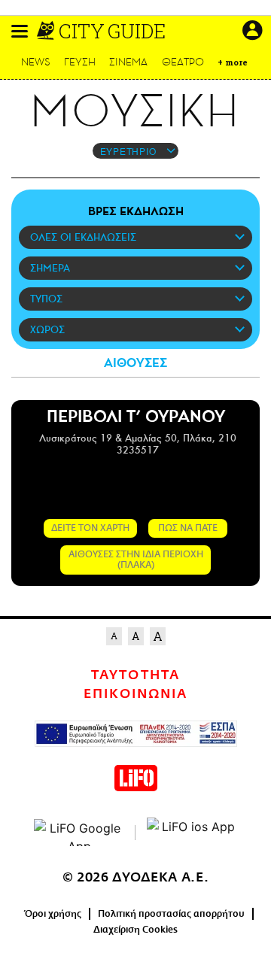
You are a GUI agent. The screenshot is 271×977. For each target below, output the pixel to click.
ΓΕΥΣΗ (80, 62)
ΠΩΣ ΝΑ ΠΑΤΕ (188, 528)
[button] (19, 31)
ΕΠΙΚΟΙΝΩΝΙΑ (135, 694)
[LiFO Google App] (79, 832)
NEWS (35, 62)
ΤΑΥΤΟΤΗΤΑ (135, 675)
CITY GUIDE (112, 31)
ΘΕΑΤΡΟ (183, 62)
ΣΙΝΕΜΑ (128, 62)
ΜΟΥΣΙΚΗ (135, 111)
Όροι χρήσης (53, 914)
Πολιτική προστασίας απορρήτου (171, 914)
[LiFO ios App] (192, 833)
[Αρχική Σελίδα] (47, 31)
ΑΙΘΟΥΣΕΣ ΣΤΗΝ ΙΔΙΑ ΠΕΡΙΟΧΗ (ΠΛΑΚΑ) (136, 559)
